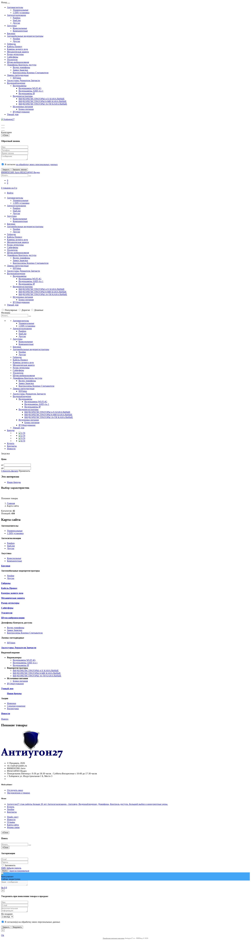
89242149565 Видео (30, 172)
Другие (16, 23)
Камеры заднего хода (17, 49)
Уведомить (17, 927)
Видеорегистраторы (23, 96)
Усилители (12, 59)
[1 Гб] (22, 433)
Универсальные (20, 10)
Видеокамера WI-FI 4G (30, 88)
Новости (11, 448)
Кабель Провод (14, 46)
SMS (3, 868)
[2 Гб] (22, 435)
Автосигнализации (16, 15)
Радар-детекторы (15, 54)
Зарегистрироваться (19, 870)
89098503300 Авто (10, 172)
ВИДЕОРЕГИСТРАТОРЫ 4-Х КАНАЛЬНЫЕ (41, 98)
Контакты (12, 446)
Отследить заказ (15, 790)
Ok (2, 935)
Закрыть (6, 170)
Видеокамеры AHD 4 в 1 (31, 91)
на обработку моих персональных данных (37, 164)
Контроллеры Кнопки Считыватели (31, 72)
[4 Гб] (22, 441)
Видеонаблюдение (16, 83)
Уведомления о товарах (18, 793)
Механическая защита (18, 51)
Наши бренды (14, 482)
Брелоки (11, 33)
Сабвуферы (12, 57)
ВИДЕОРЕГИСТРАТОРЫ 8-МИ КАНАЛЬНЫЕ (43, 101)
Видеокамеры (19, 85)
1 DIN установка (21, 12)
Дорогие (26, 310)
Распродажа (13, 708)
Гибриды (11, 44)
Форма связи (13, 827)
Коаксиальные (20, 28)
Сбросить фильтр (9, 471)
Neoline (16, 38)
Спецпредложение (16, 706)
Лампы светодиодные (18, 75)
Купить (10, 443)
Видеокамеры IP (27, 93)
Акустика (12, 25)
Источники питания (23, 106)
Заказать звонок (19, 170)
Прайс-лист (12, 817)
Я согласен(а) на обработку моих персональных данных (32, 922)
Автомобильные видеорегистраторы (25, 36)
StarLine (17, 20)
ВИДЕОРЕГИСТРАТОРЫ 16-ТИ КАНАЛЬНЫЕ (43, 104)
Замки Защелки (20, 70)
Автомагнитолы (15, 7)
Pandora (16, 18)
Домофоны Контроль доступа (21, 65)
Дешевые (38, 310)
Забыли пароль (13, 868)
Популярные (11, 310)
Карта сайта (13, 825)
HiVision (17, 78)
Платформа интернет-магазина (113, 938)
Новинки (11, 703)
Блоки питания (26, 109)
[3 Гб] (22, 438)
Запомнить (9, 865)
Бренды (11, 430)
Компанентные (20, 31)
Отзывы (11, 822)
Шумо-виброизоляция (18, 62)
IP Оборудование (21, 112)
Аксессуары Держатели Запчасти (23, 80)
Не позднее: (7, 914)
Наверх (4, 719)
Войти (10, 193)
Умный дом (12, 114)
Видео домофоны (21, 67)
